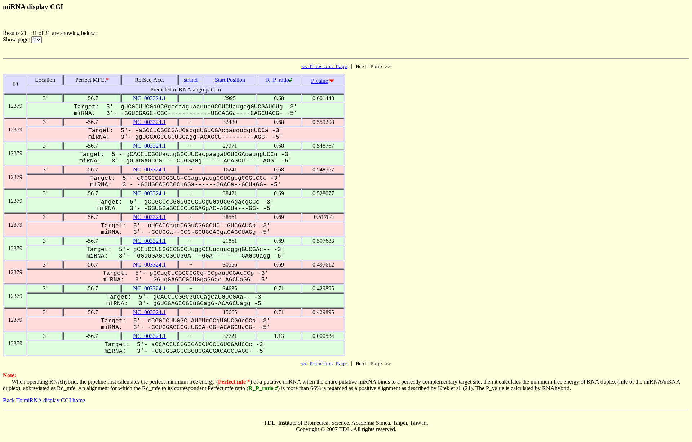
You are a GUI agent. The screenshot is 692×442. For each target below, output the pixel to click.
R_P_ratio (277, 80)
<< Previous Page (324, 66)
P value (319, 81)
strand (191, 80)
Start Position (230, 80)
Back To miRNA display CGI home (44, 400)
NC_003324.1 (149, 98)
